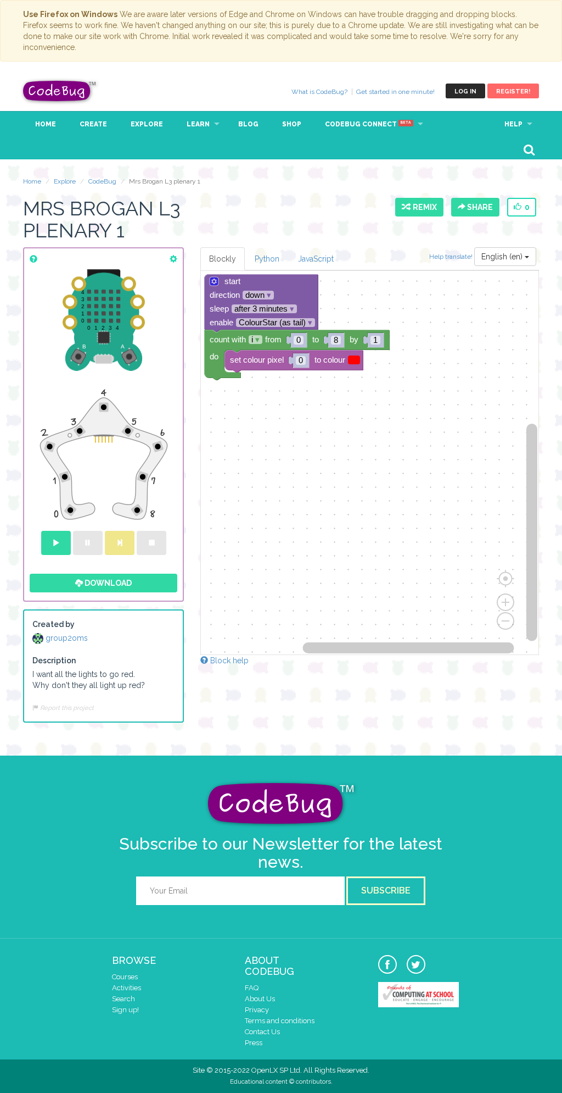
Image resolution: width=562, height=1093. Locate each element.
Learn (198, 124)
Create (93, 124)
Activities (126, 988)
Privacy (257, 1010)
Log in (465, 91)
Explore (147, 124)
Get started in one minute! (395, 92)
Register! (513, 91)
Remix (423, 207)
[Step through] (119, 543)
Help (513, 124)
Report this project (66, 708)
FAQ (251, 988)
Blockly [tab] (222, 258)
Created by (53, 624)
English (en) (503, 256)
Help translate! (451, 256)
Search (123, 999)
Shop (291, 124)
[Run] (56, 543)
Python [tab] (267, 258)
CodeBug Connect (368, 124)
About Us (260, 999)
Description (54, 660)
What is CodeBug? (319, 92)
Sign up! (125, 1010)
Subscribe (386, 890)
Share (479, 207)
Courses (125, 977)
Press (253, 1043)
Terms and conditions (279, 1021)
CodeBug (60, 91)
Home (45, 124)
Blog (248, 124)
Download (107, 583)
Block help (228, 660)
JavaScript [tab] (316, 258)
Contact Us (262, 1032)
